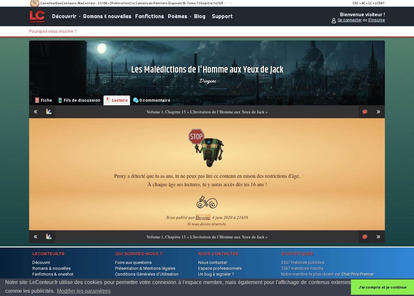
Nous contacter (212, 262)
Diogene (207, 80)
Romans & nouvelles (107, 16)
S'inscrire (376, 20)
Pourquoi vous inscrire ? (52, 31)
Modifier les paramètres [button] (84, 291)
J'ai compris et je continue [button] (382, 287)
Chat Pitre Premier (358, 274)
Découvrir (64, 16)
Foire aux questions (133, 262)
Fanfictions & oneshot (52, 274)
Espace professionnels (220, 268)
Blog (199, 16)
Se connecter (350, 20)
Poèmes (177, 16)
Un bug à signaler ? (216, 274)
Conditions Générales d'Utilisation (147, 274)
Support (222, 16)
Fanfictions (149, 16)
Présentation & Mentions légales (145, 268)
